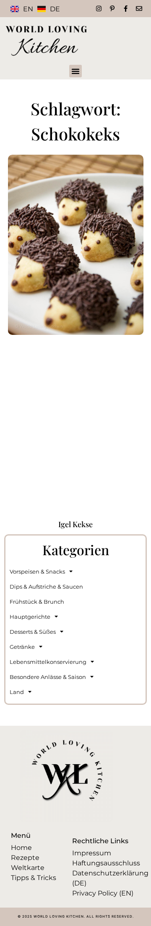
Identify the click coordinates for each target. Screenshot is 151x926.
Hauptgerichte (30, 616)
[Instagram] (98, 8)
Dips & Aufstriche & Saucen (46, 586)
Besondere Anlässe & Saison (48, 676)
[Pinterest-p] (112, 8)
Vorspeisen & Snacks (37, 571)
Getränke (22, 646)
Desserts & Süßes (33, 631)
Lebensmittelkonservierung (48, 661)
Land (17, 692)
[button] (75, 71)
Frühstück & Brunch (37, 601)
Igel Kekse (75, 524)
